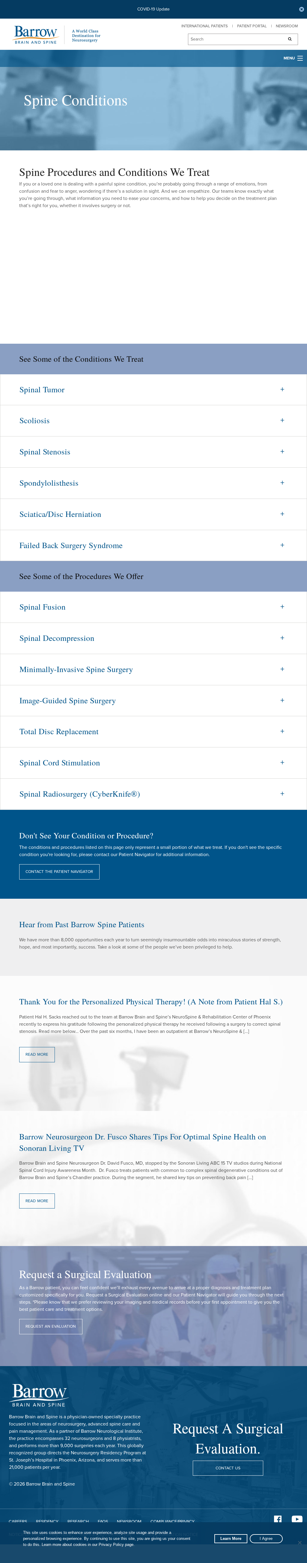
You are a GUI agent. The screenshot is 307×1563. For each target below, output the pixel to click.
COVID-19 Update (153, 9)
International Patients (204, 26)
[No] (300, 1543)
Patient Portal (252, 26)
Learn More (230, 1538)
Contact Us (228, 1468)
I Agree (266, 1538)
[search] (233, 39)
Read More (36, 1054)
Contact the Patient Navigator (59, 871)
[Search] (288, 39)
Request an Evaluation (50, 1326)
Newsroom (287, 26)
